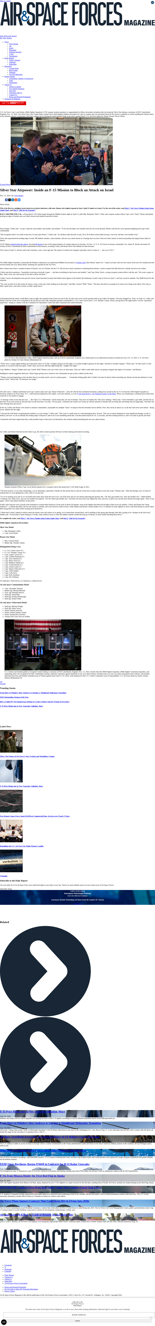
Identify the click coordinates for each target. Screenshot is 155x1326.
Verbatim (3, 876)
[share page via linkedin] (12, 201)
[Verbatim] (11, 872)
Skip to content (5, 1)
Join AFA (3, 36)
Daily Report (9, 58)
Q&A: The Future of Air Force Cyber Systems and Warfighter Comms (27, 756)
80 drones (39, 244)
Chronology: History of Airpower (21, 79)
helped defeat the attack (19, 244)
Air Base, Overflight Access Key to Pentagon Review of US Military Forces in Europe (50, 1136)
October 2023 (81, 263)
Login (9, 36)
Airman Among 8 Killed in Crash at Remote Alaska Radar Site (36, 1214)
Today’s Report (14, 60)
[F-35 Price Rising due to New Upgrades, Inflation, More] (11, 782)
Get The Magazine (15, 74)
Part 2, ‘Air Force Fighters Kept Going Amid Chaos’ (40, 518)
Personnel (12, 50)
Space (11, 48)
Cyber (11, 54)
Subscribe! (13, 64)
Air (10, 46)
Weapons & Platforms (12, 99)
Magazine (8, 66)
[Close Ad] (151, 1318)
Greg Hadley (18, 196)
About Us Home (15, 87)
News (7, 42)
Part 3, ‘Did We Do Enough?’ (24, 210)
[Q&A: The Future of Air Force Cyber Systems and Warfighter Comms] (11, 752)
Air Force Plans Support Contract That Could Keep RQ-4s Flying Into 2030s (44, 1201)
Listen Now (77, 904)
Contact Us (13, 95)
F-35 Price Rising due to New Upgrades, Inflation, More (21, 786)
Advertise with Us (15, 93)
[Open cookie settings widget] (4, 1322)
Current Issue (14, 68)
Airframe (12, 62)
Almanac (12, 72)
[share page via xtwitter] (9, 201)
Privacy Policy (10, 1291)
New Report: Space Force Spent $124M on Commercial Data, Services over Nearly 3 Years (35, 816)
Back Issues (13, 70)
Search (14, 36)
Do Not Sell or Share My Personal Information (21, 1289)
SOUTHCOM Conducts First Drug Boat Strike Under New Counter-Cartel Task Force (50, 1187)
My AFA (3, 38)
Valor (11, 81)
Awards (3, 684)
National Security (15, 52)
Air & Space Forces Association (16, 1283)
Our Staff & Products (16, 89)
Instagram (8, 1269)
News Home (13, 44)
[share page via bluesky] (19, 201)
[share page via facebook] (6, 201)
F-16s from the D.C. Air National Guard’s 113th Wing (96, 394)
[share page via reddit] (16, 201)
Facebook (8, 1265)
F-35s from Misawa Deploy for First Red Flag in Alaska (32, 1175)
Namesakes (13, 83)
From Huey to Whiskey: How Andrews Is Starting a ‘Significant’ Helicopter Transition (50, 1123)
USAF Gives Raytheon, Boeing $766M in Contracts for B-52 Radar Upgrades (44, 1164)
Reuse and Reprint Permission (20, 97)
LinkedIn (8, 1271)
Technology (13, 56)
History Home (10, 76)
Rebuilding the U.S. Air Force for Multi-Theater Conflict (22, 846)
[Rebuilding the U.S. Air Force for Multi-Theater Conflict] (11, 842)
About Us (8, 85)
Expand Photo (5, 184)
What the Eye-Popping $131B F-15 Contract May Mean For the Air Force (43, 1150)
